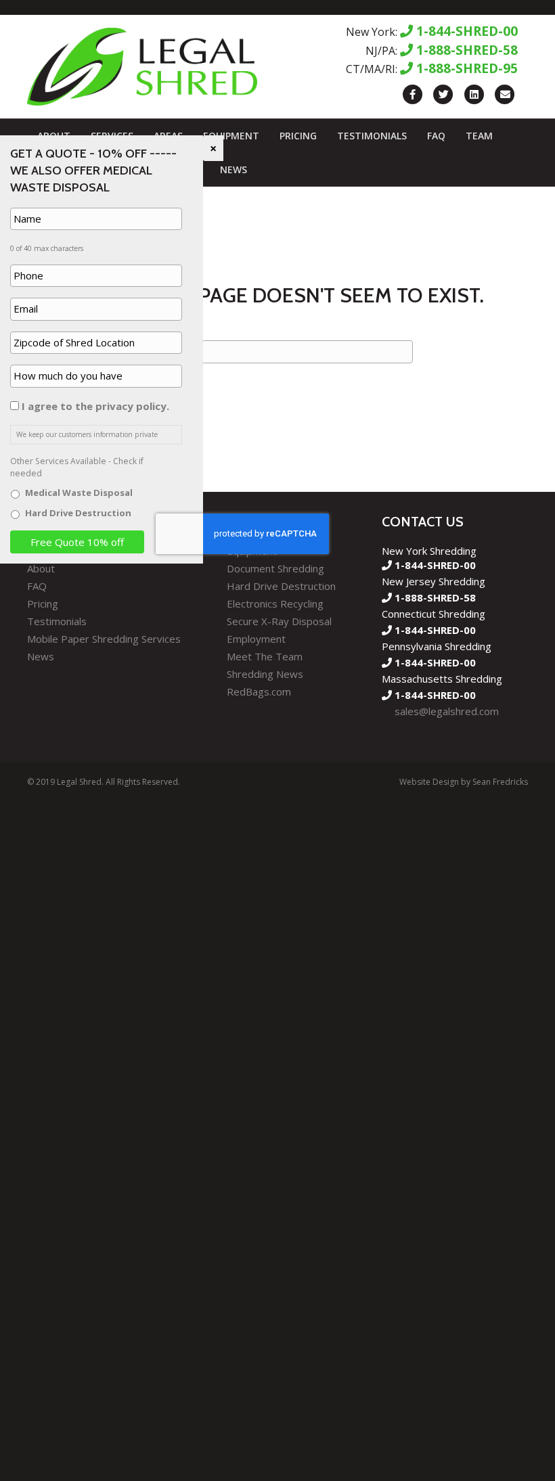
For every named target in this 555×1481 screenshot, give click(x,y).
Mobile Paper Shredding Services (104, 638)
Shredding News (265, 674)
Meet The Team (265, 656)
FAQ (436, 135)
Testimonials (372, 135)
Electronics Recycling (275, 603)
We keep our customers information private (87, 434)
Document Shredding (275, 568)
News (233, 169)
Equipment (231, 135)
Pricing (298, 135)
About (41, 568)
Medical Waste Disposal (79, 492)
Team (479, 135)
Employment (256, 638)
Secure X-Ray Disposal (279, 621)
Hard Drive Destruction (281, 586)
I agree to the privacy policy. (95, 406)
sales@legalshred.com (447, 711)
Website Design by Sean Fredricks (463, 782)
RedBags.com (259, 691)
